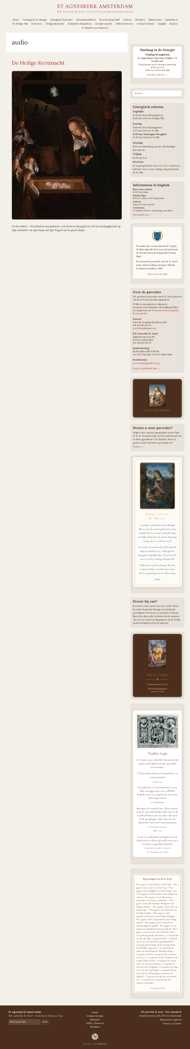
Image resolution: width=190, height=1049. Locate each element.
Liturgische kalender (61, 19)
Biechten (140, 19)
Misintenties (155, 19)
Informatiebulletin (86, 19)
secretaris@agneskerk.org (146, 363)
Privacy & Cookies (172, 1023)
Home (16, 19)
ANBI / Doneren (95, 1023)
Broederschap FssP (109, 19)
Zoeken (174, 23)
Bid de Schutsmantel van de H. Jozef (157, 690)
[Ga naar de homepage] (95, 1036)
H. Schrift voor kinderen (95, 27)
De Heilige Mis (20, 23)
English (162, 23)
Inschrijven (171, 19)
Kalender (95, 1019)
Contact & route (95, 1016)
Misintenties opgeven (170, 1019)
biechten (164, 165)
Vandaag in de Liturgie (35, 19)
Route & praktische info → (146, 368)
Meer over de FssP (157, 274)
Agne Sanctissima (157, 410)
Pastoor (127, 19)
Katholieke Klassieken (79, 23)
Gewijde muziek (103, 23)
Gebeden (36, 23)
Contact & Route (146, 23)
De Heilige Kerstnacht (38, 62)
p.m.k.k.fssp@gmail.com (144, 328)
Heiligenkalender (55, 23)
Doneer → (138, 446)
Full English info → (142, 214)
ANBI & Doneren (124, 23)
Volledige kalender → (157, 74)
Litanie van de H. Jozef (157, 684)
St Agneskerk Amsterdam (95, 6)
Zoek (45, 1021)
